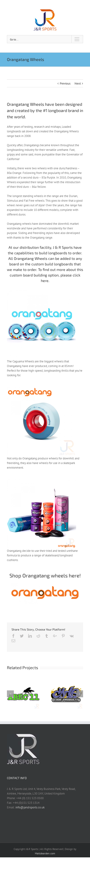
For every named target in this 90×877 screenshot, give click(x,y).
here (44, 280)
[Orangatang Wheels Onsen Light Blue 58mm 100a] (41, 389)
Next (78, 83)
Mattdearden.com (45, 853)
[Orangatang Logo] (45, 585)
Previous (65, 83)
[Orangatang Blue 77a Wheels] (41, 292)
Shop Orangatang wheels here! (45, 575)
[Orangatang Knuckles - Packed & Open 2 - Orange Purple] (41, 481)
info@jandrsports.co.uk (30, 807)
